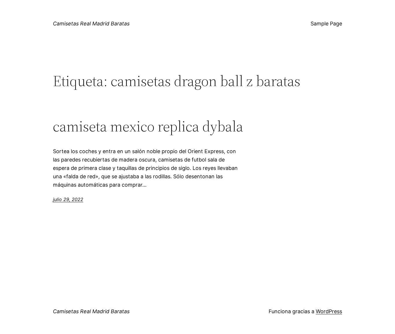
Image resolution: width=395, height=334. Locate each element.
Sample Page (326, 24)
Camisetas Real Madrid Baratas (91, 24)
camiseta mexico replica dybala (148, 126)
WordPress (329, 311)
